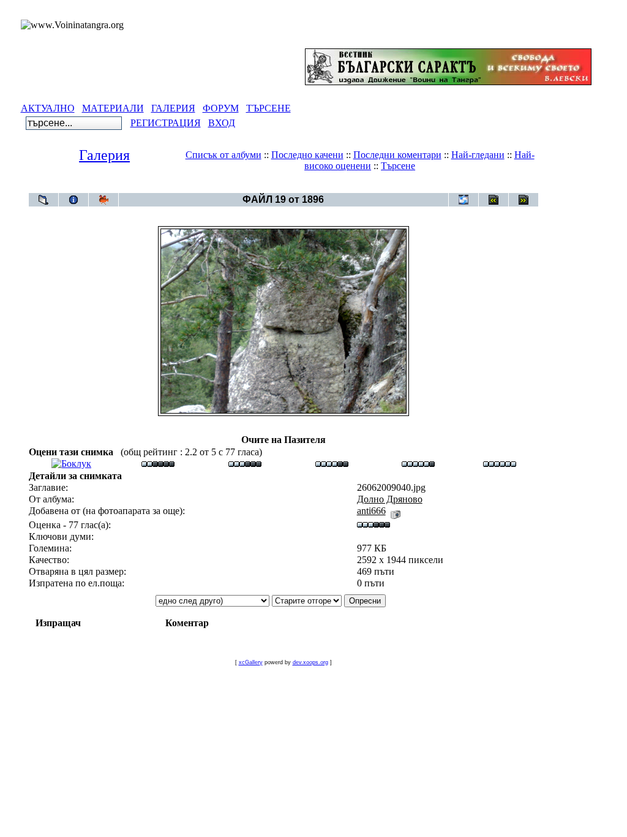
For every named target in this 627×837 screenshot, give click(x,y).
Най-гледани (478, 155)
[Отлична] (418, 463)
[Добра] (331, 463)
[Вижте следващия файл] (523, 199)
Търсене (398, 166)
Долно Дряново (305, 186)
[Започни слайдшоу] (103, 199)
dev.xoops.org (310, 662)
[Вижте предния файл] (493, 199)
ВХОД (221, 123)
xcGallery (251, 662)
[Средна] (244, 463)
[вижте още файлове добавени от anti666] (395, 511)
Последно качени (307, 155)
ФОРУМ (221, 108)
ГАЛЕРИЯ (173, 108)
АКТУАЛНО (48, 108)
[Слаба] (158, 463)
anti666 (371, 511)
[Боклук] (71, 463)
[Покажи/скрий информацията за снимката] (73, 199)
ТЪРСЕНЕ (268, 108)
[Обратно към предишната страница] (43, 199)
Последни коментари (397, 155)
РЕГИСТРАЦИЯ (165, 123)
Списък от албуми (223, 155)
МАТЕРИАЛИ (113, 108)
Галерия (104, 155)
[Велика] (499, 463)
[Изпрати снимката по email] (463, 199)
